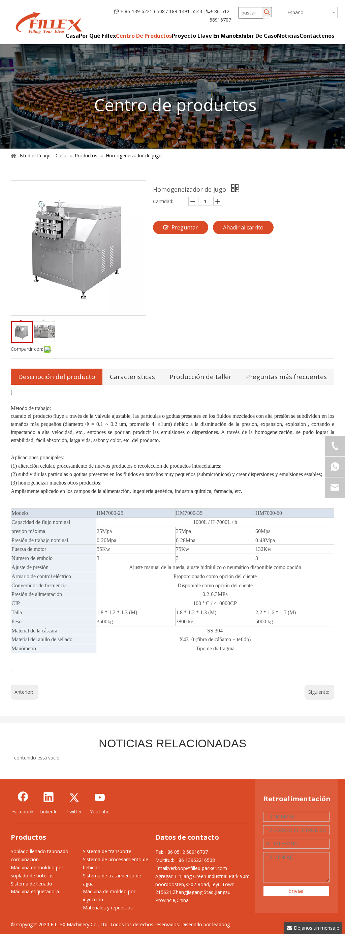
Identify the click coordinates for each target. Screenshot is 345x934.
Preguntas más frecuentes (286, 376)
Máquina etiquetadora (35, 891)
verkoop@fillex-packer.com (197, 868)
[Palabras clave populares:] (267, 12)
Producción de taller (200, 376)
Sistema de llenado (31, 883)
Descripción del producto (56, 376)
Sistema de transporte (107, 851)
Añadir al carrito (243, 227)
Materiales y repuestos (108, 907)
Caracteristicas (132, 376)
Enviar (296, 891)
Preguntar (184, 227)
